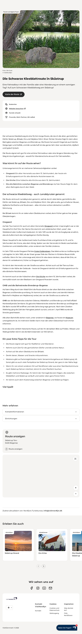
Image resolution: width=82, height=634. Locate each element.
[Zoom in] (75, 487)
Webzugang (54, 613)
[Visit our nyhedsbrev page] (50, 588)
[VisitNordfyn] (11, 598)
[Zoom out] (75, 493)
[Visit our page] (31, 588)
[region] (41, 476)
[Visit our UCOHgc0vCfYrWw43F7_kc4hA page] (44, 588)
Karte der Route (12, 94)
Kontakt (38, 611)
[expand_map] (75, 458)
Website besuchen (16, 109)
